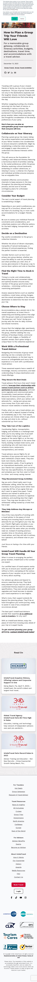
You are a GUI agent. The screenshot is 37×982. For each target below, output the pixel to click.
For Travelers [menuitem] (18, 785)
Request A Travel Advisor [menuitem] (18, 795)
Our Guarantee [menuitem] (18, 861)
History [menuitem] (18, 864)
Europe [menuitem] (18, 828)
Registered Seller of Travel (13, 955)
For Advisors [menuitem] (18, 838)
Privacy (24, 955)
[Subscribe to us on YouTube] (21, 897)
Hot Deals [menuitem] (18, 788)
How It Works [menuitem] (18, 857)
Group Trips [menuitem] (18, 814)
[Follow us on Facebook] (11, 897)
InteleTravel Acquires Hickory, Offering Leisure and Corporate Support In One (17, 680)
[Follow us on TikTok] (16, 897)
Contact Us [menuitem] (18, 877)
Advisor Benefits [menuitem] (18, 841)
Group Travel (9, 68)
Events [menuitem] (18, 844)
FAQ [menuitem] (18, 874)
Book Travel (18, 885)
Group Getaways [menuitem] (18, 791)
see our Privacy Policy (12, 9)
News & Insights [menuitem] (18, 805)
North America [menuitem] (18, 821)
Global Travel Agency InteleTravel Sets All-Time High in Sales (17, 717)
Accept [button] (14, 18)
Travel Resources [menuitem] (18, 801)
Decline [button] (22, 18)
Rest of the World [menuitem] (18, 831)
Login (18, 891)
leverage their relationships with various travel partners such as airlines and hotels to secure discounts (18, 387)
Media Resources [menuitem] (18, 870)
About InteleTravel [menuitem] (18, 854)
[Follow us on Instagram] (25, 897)
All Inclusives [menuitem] (18, 808)
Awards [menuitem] (18, 867)
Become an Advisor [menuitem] (18, 847)
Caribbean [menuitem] (18, 824)
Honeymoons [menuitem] (19, 818)
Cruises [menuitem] (18, 811)
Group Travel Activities (23, 68)
